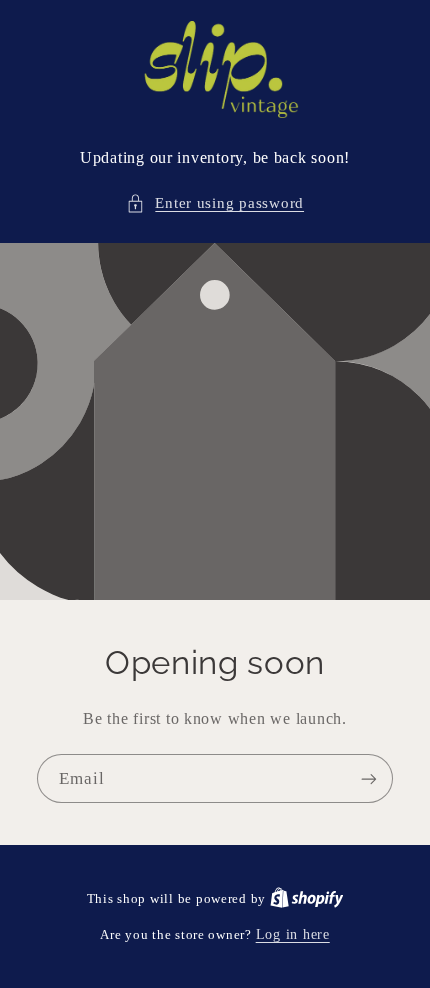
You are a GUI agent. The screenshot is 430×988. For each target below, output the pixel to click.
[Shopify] (307, 898)
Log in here (293, 934)
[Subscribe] (369, 778)
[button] (215, 204)
